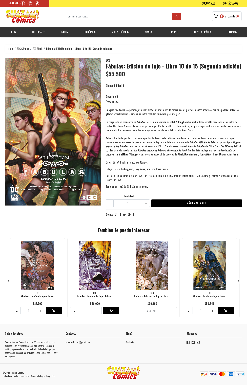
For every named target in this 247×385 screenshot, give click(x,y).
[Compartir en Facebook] (120, 214)
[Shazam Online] (22, 16)
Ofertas (232, 32)
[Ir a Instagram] (198, 343)
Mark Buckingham (124, 169)
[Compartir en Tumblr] (133, 214)
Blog (13, 32)
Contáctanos (230, 3)
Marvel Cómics (120, 32)
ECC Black (38, 49)
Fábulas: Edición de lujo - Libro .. (37, 296)
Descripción (112, 97)
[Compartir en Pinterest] (129, 214)
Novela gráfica (202, 32)
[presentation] (8, 281)
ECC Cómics (23, 49)
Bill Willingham (121, 162)
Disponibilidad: (114, 86)
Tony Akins (139, 169)
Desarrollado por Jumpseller (43, 376)
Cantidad (129, 196)
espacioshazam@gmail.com (78, 342)
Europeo (173, 32)
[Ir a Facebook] (188, 343)
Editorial (37, 32)
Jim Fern (150, 169)
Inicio (10, 49)
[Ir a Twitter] (193, 343)
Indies (64, 32)
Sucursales (208, 3)
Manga (148, 32)
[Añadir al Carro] (54, 310)
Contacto (130, 342)
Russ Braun (162, 169)
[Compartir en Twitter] (124, 214)
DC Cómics (89, 32)
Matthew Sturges (139, 162)
